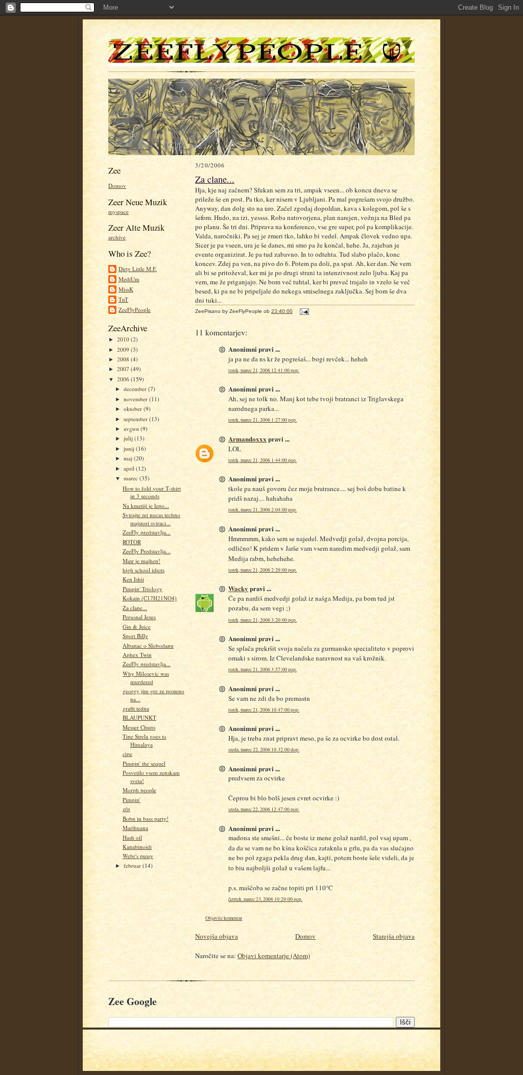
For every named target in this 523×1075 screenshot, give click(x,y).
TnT (123, 299)
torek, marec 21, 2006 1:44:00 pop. (262, 460)
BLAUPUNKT (139, 717)
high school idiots (143, 570)
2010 (124, 339)
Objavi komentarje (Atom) (273, 955)
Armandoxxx (247, 439)
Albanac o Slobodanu (148, 645)
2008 (124, 359)
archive (117, 237)
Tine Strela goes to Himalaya (145, 740)
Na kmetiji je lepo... (146, 505)
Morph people (139, 790)
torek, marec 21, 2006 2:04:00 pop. (262, 509)
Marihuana (135, 828)
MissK (125, 289)
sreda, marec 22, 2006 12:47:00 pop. (263, 809)
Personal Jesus (139, 617)
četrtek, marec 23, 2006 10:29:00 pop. (265, 899)
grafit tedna (136, 708)
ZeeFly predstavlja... (147, 532)
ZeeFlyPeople (134, 309)
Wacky (238, 588)
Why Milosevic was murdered (146, 678)
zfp (126, 809)
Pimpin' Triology (142, 589)
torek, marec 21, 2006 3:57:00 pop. (262, 669)
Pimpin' (131, 799)
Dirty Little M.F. (137, 269)
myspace (118, 211)
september (136, 419)
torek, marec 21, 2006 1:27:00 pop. (262, 420)
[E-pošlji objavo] (303, 311)
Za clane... (135, 608)
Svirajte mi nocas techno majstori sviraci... (151, 519)
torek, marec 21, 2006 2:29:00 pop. (262, 570)
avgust (132, 428)
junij (130, 448)
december (136, 389)
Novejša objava (216, 936)
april (130, 468)
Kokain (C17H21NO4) (150, 598)
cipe (127, 754)
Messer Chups (139, 727)
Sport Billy (135, 636)
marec (131, 478)
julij (129, 438)
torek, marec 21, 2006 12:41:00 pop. (263, 370)
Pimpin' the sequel (144, 763)
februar (133, 865)
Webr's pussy (138, 856)
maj (129, 458)
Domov (117, 185)
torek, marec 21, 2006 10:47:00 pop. (263, 709)
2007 (124, 369)
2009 (124, 349)
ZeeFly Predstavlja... (147, 551)
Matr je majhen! (141, 561)
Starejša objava (394, 936)
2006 (124, 379)
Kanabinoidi (137, 846)
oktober (134, 408)
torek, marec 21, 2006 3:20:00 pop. (262, 620)
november (136, 399)
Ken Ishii (133, 579)
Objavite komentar (223, 918)
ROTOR (132, 542)
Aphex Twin (137, 654)
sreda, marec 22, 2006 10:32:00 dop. (263, 749)
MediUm (128, 279)
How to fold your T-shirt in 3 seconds (152, 492)
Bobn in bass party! (146, 818)
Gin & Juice (137, 626)
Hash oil (132, 837)
